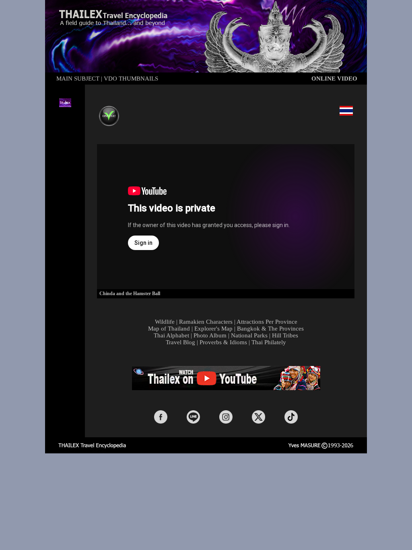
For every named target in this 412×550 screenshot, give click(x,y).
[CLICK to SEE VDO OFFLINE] (109, 110)
